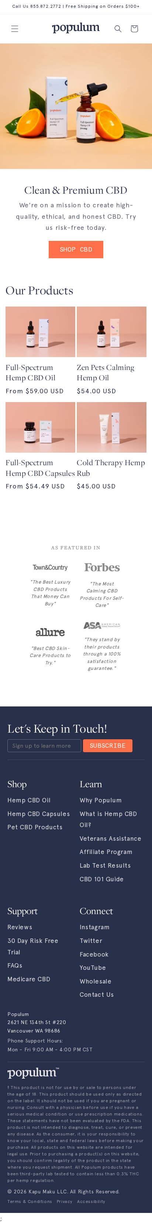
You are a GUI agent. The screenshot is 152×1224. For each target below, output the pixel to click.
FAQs (14, 965)
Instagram (95, 927)
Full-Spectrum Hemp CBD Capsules (40, 467)
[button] (15, 29)
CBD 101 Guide (102, 879)
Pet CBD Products (35, 827)
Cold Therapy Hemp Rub (111, 467)
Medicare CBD (28, 979)
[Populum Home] (33, 1073)
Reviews (19, 927)
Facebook (94, 954)
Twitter (91, 940)
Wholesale (95, 981)
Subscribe (108, 745)
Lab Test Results (105, 865)
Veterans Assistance (110, 838)
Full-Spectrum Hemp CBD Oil (30, 372)
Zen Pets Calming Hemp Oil (106, 372)
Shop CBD (76, 249)
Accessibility (91, 1201)
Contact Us (97, 994)
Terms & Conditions (29, 1201)
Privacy (65, 1201)
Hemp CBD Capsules (38, 813)
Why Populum (101, 800)
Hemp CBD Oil (29, 800)
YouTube (93, 967)
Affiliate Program (106, 851)
